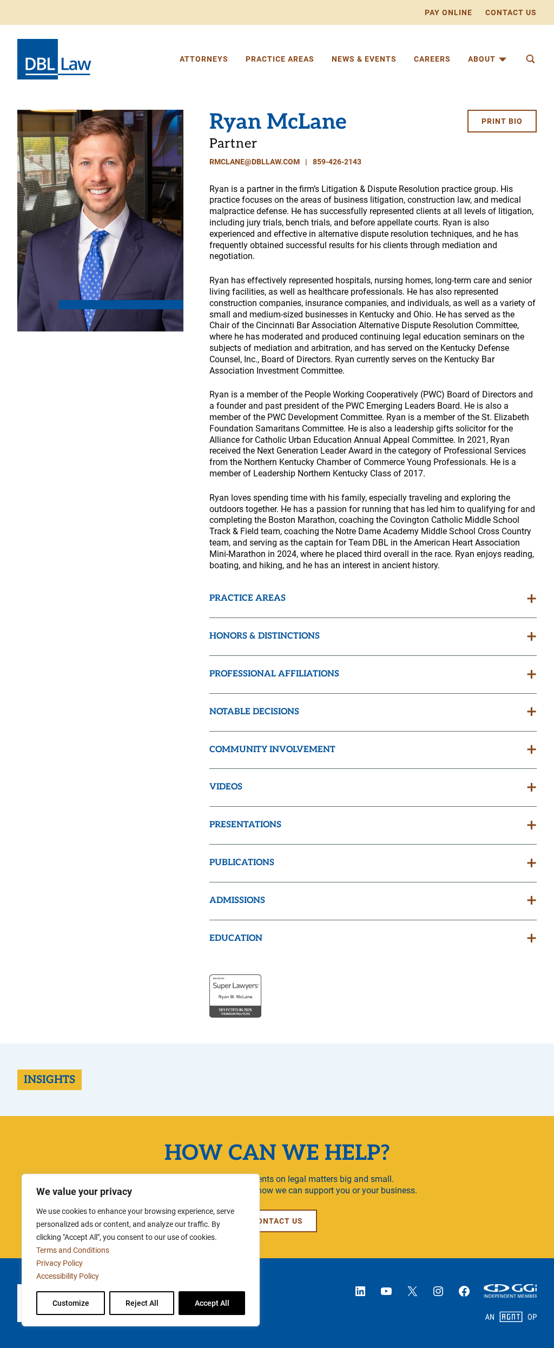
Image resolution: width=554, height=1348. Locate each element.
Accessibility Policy (67, 1276)
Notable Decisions (254, 712)
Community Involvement (272, 750)
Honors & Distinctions (264, 636)
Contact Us (511, 12)
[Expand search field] (530, 59)
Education (235, 938)
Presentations (245, 825)
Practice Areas (247, 598)
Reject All (142, 1303)
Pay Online (448, 12)
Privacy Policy (59, 1263)
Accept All (212, 1303)
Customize (70, 1303)
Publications (241, 863)
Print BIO (502, 121)
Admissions (237, 900)
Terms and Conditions (72, 1250)
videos (225, 787)
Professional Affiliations (274, 674)
